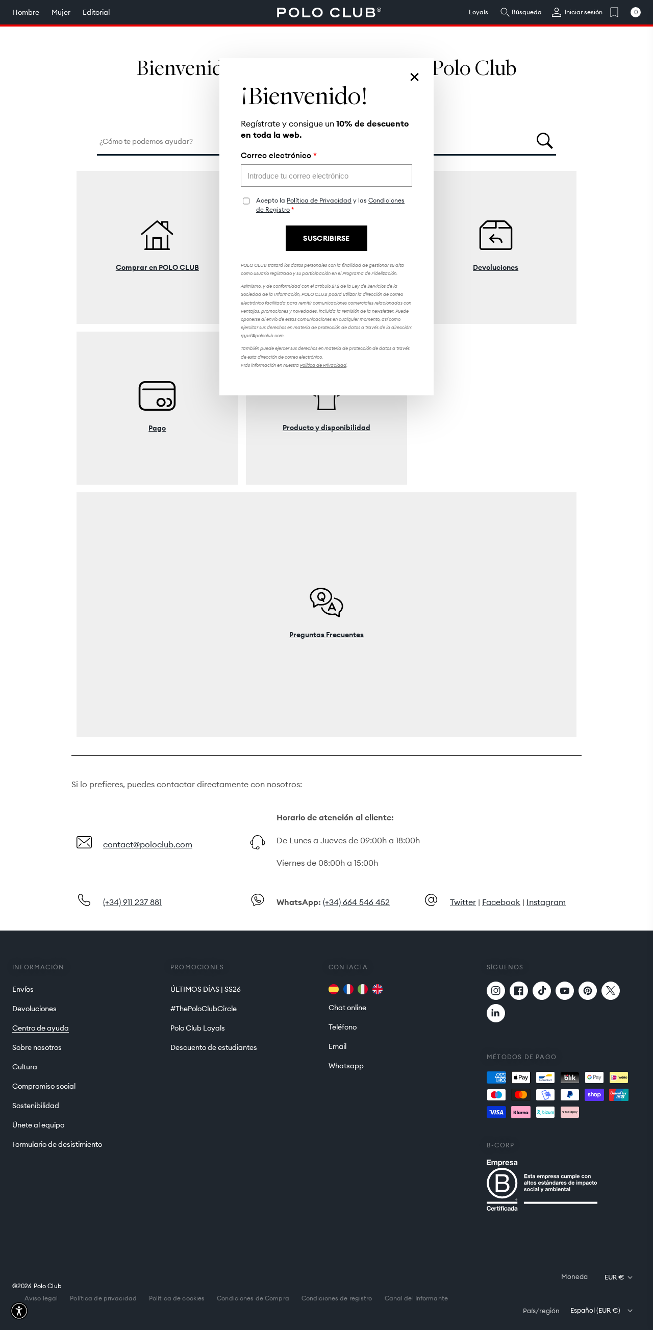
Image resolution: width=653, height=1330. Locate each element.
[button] (19, 1311)
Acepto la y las (330, 204)
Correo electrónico (279, 155)
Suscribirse (326, 238)
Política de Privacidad (319, 200)
